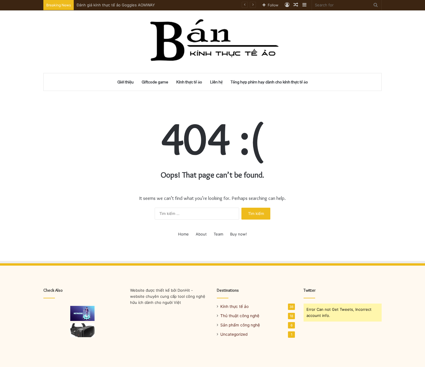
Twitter (310, 290)
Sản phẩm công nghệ (240, 325)
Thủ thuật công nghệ (239, 315)
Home (183, 234)
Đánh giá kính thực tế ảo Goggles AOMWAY (116, 5)
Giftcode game (155, 82)
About (201, 234)
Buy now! (238, 234)
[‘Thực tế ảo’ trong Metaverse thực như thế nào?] (82, 313)
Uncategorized (233, 334)
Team (218, 234)
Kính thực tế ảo (189, 82)
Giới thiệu (125, 82)
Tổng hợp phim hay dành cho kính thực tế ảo (269, 82)
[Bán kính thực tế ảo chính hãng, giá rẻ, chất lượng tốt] (212, 41)
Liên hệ (216, 82)
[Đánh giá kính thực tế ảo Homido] (82, 330)
